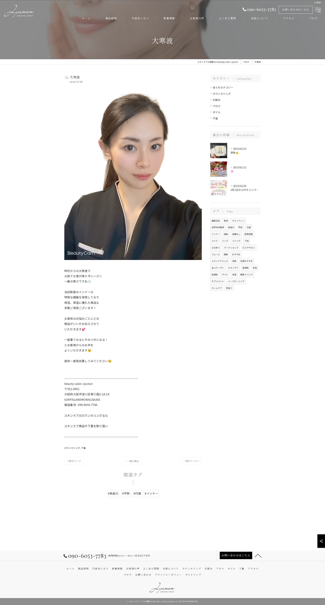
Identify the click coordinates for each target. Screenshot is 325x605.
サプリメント (218, 281)
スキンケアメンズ (220, 260)
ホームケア (217, 288)
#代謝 (137, 493)
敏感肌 (246, 267)
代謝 (249, 227)
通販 (226, 254)
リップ (225, 240)
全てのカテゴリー (223, 87)
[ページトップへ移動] (258, 555)
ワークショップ (231, 247)
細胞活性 (216, 220)
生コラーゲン (218, 267)
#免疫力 (113, 493)
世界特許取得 (218, 227)
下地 (247, 240)
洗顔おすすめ (246, 260)
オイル (217, 112)
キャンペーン (238, 220)
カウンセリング (72, 448)
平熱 (240, 227)
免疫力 (231, 227)
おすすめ (236, 254)
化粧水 (217, 99)
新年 (226, 220)
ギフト (225, 274)
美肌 (226, 234)
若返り (229, 288)
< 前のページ (74, 461)
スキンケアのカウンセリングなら (86, 415)
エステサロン (249, 247)
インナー (216, 234)
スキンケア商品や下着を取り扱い (86, 426)
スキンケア (233, 267)
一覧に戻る (133, 461)
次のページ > (192, 461)
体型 (255, 267)
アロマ (217, 106)
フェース (216, 254)
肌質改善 (249, 234)
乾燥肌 (215, 274)
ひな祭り (216, 247)
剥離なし (236, 234)
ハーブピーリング (236, 281)
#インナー (151, 493)
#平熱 (126, 493)
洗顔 (234, 260)
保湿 (234, 274)
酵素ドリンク (246, 274)
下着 (83, 448)
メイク (215, 240)
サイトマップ (193, 574)
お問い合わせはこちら (295, 9)
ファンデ (236, 240)
